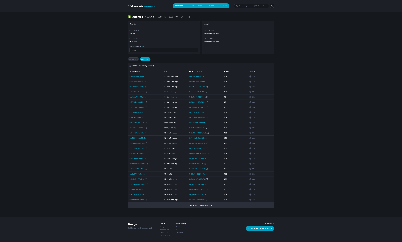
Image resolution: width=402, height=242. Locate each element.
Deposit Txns (145, 59)
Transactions (133, 59)
